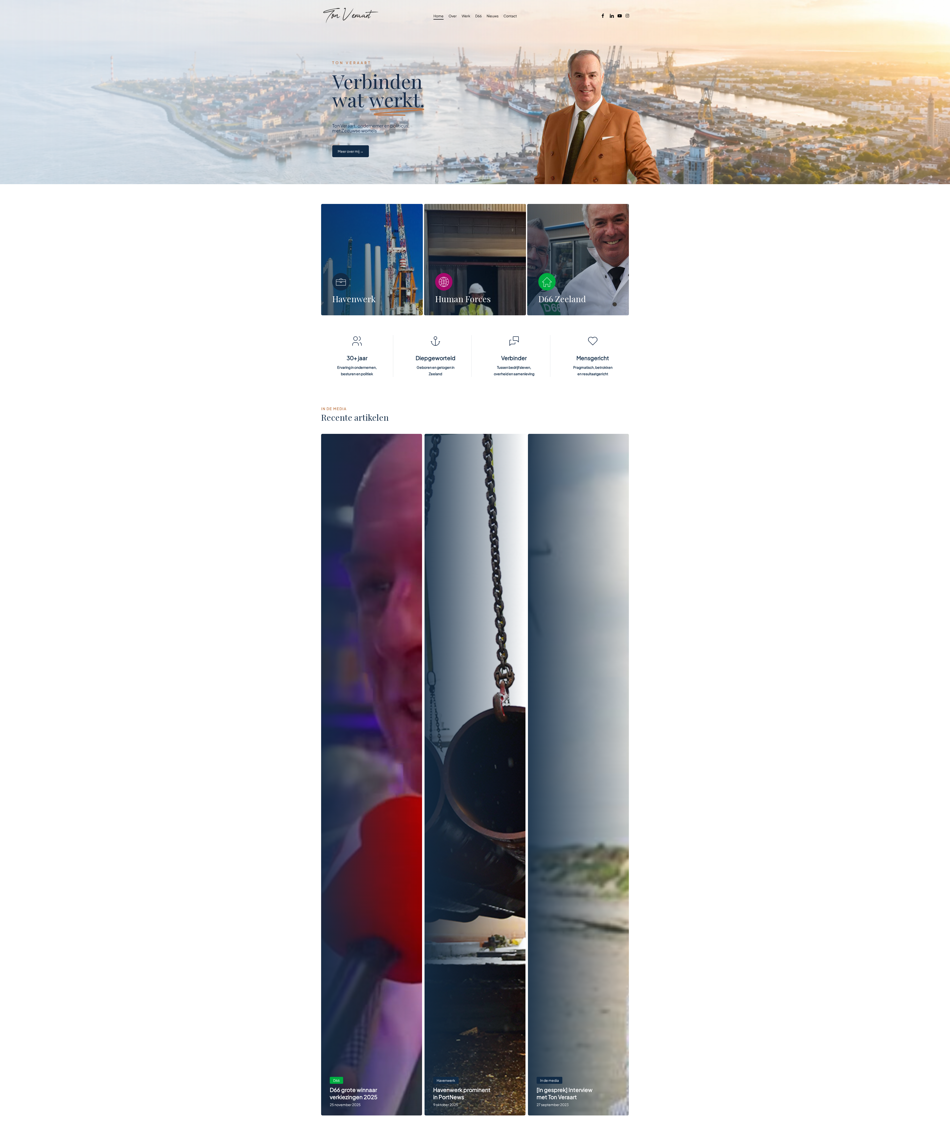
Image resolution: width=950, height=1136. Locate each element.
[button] (350, 151)
